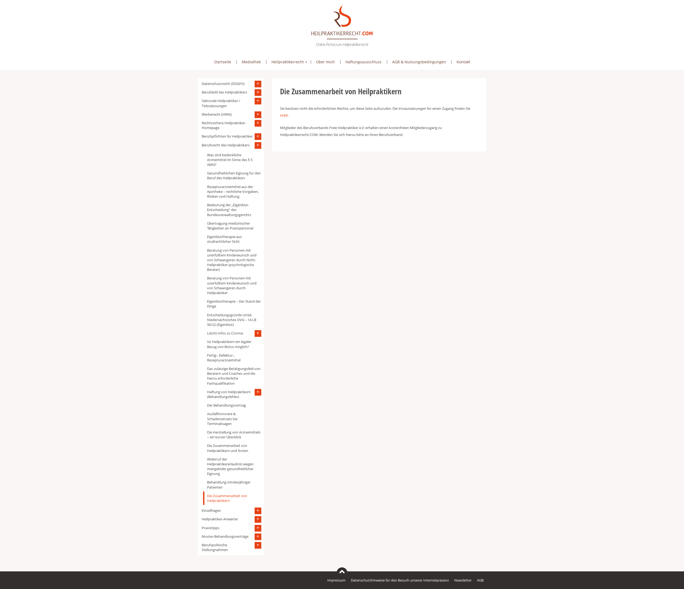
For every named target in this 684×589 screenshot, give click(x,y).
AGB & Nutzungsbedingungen (419, 61)
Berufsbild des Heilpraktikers (224, 92)
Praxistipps (210, 527)
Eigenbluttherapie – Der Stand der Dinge (234, 304)
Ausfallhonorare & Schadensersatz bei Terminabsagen (222, 418)
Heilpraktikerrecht (287, 61)
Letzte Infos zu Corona (225, 333)
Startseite (222, 61)
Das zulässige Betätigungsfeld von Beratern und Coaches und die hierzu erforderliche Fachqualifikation (234, 376)
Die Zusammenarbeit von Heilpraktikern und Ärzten (227, 448)
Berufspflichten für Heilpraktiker (227, 136)
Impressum (336, 580)
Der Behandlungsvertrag (226, 405)
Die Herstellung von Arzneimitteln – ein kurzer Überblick (234, 434)
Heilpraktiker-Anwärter (220, 519)
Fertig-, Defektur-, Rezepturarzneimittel (223, 357)
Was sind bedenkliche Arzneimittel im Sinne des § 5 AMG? (229, 160)
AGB (480, 580)
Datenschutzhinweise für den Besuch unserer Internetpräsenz (400, 580)
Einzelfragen (211, 510)
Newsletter (463, 580)
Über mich (325, 61)
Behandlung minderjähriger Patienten (229, 484)
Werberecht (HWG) (217, 114)
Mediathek (251, 61)
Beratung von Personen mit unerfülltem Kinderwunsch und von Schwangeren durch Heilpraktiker (231, 285)
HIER (284, 115)
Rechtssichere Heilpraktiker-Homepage (224, 125)
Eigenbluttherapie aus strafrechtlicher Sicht (224, 239)
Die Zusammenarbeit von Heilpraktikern (227, 498)
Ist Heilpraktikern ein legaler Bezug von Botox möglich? (229, 344)
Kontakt (463, 61)
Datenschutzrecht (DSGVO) (223, 83)
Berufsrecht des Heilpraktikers (226, 145)
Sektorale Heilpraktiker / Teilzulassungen (221, 103)
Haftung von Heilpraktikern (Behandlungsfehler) (229, 394)
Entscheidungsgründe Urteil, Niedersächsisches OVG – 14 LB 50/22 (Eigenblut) (231, 320)
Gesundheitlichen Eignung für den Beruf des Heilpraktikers (234, 175)
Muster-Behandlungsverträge (225, 536)
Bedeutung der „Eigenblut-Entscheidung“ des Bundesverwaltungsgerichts (229, 209)
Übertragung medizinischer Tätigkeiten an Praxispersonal (230, 226)
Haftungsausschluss (363, 61)
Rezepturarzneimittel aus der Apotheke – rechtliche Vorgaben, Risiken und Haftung (233, 191)
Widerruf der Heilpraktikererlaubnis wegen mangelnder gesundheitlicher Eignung (230, 466)
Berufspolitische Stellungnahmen (215, 547)
